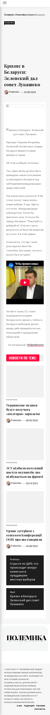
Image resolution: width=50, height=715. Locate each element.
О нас (19, 705)
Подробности (35, 344)
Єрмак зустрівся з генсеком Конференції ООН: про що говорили (24, 535)
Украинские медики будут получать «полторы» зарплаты (23, 409)
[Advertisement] (25, 44)
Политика (9, 23)
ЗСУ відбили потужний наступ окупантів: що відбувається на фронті (24, 472)
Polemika (14, 91)
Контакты (39, 709)
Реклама (40, 705)
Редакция (29, 705)
